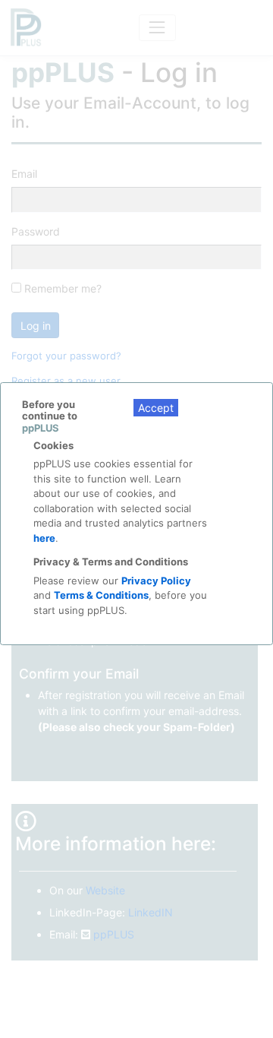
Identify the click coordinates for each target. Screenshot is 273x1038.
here (44, 538)
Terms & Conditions (101, 595)
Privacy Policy (156, 580)
